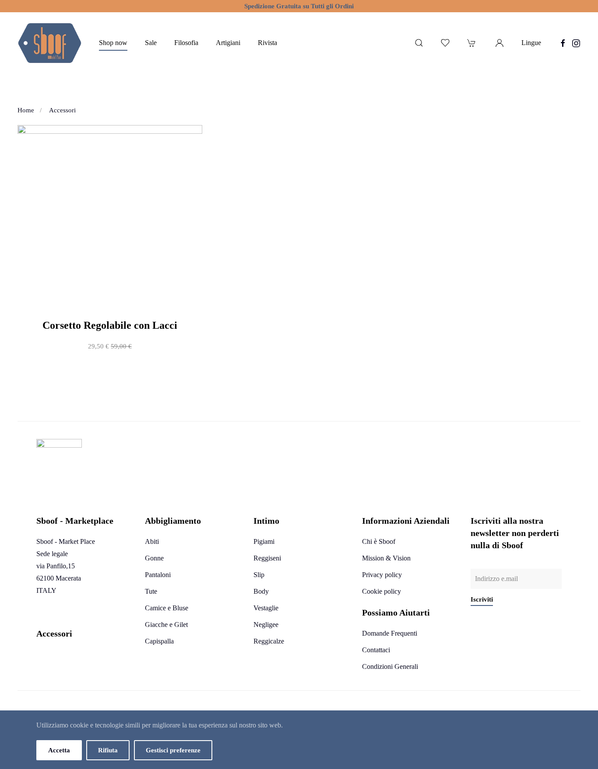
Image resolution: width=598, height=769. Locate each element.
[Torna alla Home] (49, 43)
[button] (419, 42)
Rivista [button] (267, 42)
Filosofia (186, 42)
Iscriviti (482, 599)
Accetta (59, 750)
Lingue (531, 42)
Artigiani (228, 42)
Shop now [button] (113, 42)
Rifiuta (108, 750)
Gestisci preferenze (173, 750)
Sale (151, 42)
